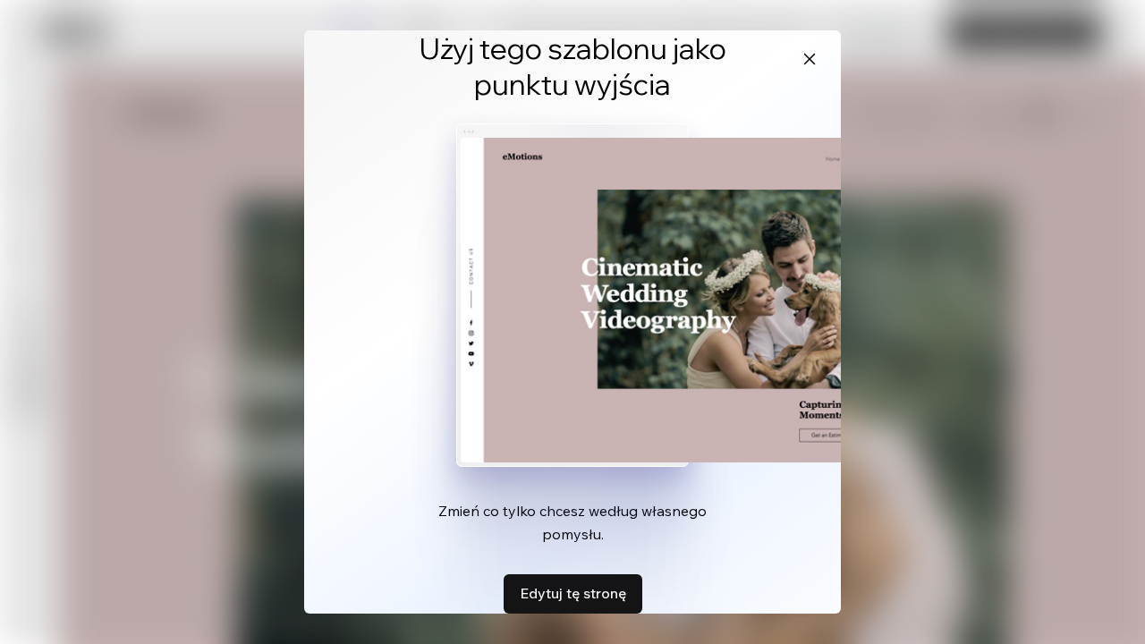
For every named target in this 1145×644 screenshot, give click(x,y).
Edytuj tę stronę (573, 593)
